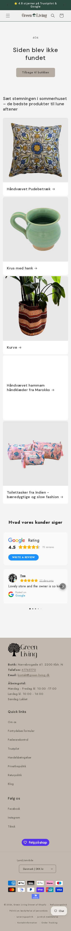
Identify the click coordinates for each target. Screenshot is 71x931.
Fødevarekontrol (18, 740)
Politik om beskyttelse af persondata (28, 910)
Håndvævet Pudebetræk (29, 189)
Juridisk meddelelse (47, 916)
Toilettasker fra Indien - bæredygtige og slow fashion (33, 494)
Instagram (14, 817)
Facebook (14, 809)
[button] (8, 15)
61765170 (29, 670)
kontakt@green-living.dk (34, 675)
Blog (11, 784)
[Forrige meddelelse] (7, 5)
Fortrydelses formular (21, 731)
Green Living (20, 904)
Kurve (12, 347)
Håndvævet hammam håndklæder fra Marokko (28, 387)
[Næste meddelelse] (63, 5)
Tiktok (11, 826)
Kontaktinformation (27, 922)
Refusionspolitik (58, 904)
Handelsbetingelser (20, 757)
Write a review (23, 557)
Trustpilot (13, 749)
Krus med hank (20, 268)
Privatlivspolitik (17, 766)
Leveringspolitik (25, 916)
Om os (12, 722)
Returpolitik (15, 775)
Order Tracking (49, 922)
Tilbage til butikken (35, 72)
